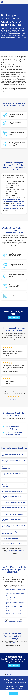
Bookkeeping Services (7, 672)
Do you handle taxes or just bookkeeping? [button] (9, 467)
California (16, 672)
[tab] (14, 455)
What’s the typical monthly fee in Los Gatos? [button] (12, 508)
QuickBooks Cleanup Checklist (14, 613)
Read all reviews (14, 399)
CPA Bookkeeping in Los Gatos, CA (15, 610)
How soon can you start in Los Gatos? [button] (12, 514)
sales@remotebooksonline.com (14, 688)
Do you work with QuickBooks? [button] (10, 538)
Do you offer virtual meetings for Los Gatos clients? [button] (12, 526)
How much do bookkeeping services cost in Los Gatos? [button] (12, 532)
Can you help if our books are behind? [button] (12, 543)
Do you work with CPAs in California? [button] (12, 491)
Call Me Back (13, 693)
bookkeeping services (7, 647)
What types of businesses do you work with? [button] (12, 455)
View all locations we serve (17, 643)
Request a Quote (14, 317)
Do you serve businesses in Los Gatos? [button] (13, 502)
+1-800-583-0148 (14, 686)
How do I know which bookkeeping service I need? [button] (11, 461)
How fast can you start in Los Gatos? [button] (12, 480)
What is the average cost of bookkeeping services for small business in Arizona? (14, 428)
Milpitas (9, 674)
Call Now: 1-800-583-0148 (22, 1)
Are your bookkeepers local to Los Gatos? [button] (11, 497)
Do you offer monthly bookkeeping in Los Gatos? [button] (12, 474)
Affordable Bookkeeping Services (13, 621)
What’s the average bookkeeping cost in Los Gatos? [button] (13, 485)
